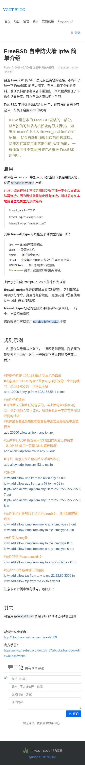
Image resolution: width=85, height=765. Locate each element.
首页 (7, 21)
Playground (65, 21)
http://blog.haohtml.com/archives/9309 (30, 637)
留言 (26, 21)
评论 (74, 713)
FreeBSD (64, 68)
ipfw (75, 68)
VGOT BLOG (14, 9)
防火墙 (8, 72)
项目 (17, 21)
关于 (36, 21)
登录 (77, 32)
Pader (7, 67)
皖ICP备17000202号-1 (42, 757)
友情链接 (48, 21)
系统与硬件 (48, 67)
